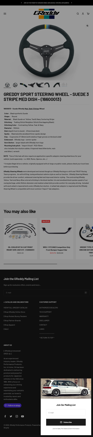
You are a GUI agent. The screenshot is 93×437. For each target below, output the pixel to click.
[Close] (86, 383)
